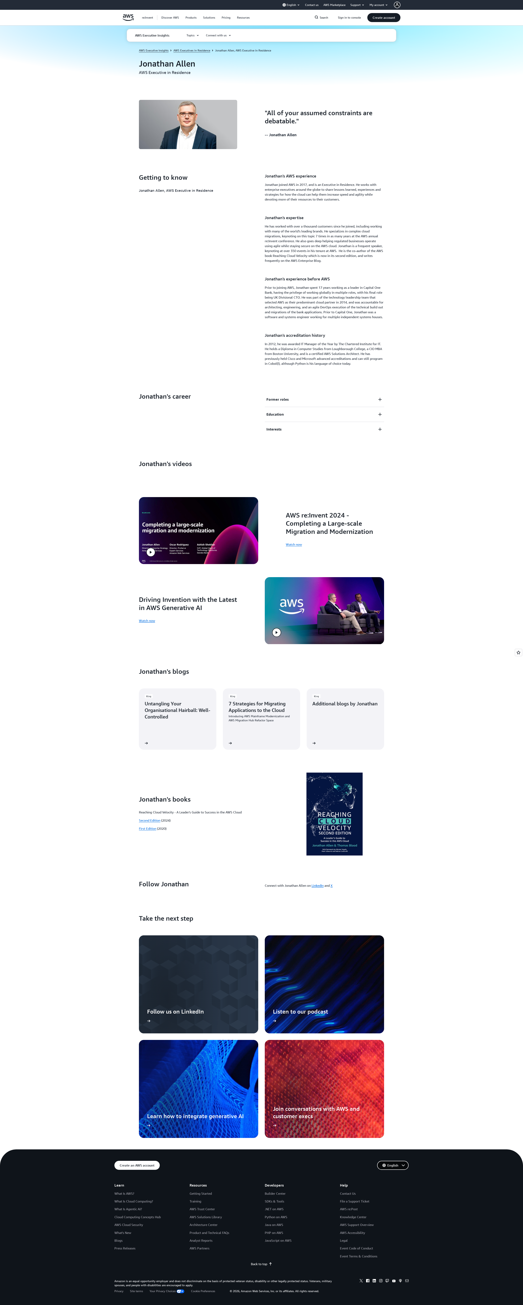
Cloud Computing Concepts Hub (137, 1217)
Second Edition (149, 820)
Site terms (136, 1291)
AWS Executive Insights (154, 50)
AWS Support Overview (357, 1225)
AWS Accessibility (352, 1233)
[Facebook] (367, 1281)
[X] (361, 1281)
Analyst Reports (201, 1240)
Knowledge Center (353, 1217)
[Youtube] (394, 1281)
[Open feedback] (518, 652)
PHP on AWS (274, 1233)
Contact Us (348, 1193)
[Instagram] (380, 1281)
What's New (122, 1233)
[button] (170, 17)
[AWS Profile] (397, 5)
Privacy (118, 1291)
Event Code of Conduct (356, 1248)
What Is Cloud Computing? (133, 1201)
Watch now (294, 544)
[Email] (407, 1281)
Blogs (118, 1240)
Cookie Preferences (203, 1291)
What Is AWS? (124, 1193)
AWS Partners (199, 1248)
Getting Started (201, 1193)
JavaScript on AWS (278, 1240)
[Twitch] (387, 1281)
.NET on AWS (274, 1209)
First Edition (147, 828)
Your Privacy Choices (163, 1291)
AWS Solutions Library (206, 1217)
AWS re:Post (349, 1209)
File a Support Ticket (354, 1201)
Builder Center (275, 1193)
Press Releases (124, 1248)
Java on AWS (274, 1225)
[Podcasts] (400, 1281)
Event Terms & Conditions (358, 1256)
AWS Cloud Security (128, 1225)
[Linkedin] (374, 1281)
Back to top (259, 1264)
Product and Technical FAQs (209, 1233)
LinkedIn (318, 885)
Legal (344, 1240)
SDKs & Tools (274, 1201)
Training (195, 1201)
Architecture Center (204, 1225)
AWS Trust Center (202, 1209)
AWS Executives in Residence (191, 50)
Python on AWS (276, 1217)
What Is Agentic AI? (128, 1209)
